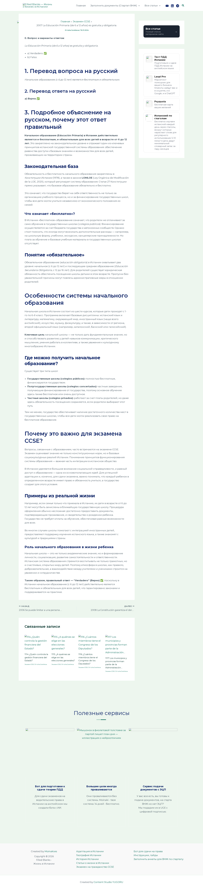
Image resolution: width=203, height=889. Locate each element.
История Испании (87, 859)
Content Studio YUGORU (108, 882)
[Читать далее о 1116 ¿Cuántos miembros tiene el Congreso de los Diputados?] (90, 642)
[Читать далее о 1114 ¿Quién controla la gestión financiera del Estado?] (36, 642)
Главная (81, 5)
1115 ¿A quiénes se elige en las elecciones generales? (63, 657)
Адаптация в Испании (90, 851)
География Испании (88, 855)
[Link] (172, 5)
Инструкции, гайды (146, 855)
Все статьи (151, 5)
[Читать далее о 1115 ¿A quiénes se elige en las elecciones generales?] (63, 642)
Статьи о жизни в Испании (92, 863)
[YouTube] (167, 5)
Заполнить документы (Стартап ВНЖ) (113, 5)
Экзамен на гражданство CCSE (95, 866)
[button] (138, 5)
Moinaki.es (51, 851)
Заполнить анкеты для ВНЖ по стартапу (158, 859)
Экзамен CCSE (29, 664)
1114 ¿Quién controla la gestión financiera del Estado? (36, 657)
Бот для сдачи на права (148, 851)
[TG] (177, 5)
